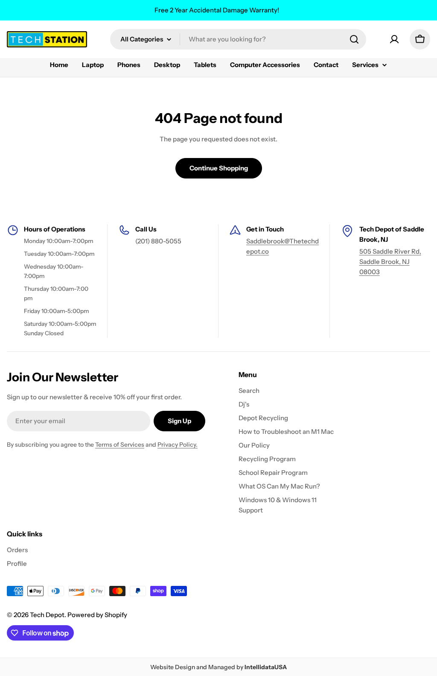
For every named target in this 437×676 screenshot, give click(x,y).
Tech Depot (47, 615)
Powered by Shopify (97, 615)
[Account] (394, 39)
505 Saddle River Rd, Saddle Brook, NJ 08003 (390, 261)
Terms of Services (119, 444)
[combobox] (238, 39)
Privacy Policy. (177, 444)
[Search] (354, 39)
